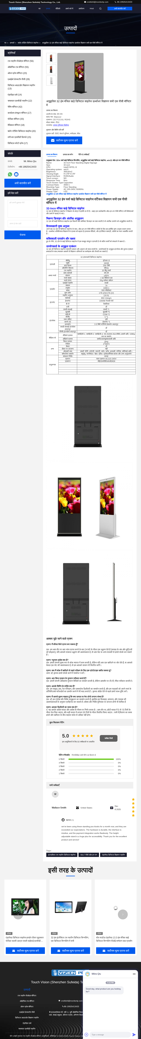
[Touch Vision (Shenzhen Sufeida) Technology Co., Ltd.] (17, 8)
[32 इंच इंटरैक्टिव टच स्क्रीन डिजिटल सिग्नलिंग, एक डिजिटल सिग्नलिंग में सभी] (25, 908)
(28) (19, 79)
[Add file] (86, 1035)
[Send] (134, 1035)
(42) (15, 107)
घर (39, 8)
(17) (19, 113)
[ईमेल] (16, 174)
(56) (21, 61)
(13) (21, 87)
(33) (16, 119)
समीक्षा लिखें (109, 738)
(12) (20, 101)
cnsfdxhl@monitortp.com (98, 2)
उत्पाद (48, 8)
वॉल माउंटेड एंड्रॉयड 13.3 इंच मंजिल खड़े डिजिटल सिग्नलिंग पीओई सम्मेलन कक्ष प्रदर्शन (69, 939)
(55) (18, 67)
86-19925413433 (124, 2)
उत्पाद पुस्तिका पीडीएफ (61, 125)
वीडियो (58, 8)
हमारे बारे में (69, 8)
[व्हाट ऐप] (10, 174)
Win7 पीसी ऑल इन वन (88, 855)
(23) (17, 73)
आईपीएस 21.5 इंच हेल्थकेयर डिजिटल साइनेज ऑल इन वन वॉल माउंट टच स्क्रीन (114, 939)
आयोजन (81, 8)
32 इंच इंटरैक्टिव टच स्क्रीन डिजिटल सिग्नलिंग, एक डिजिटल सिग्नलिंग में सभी (25, 939)
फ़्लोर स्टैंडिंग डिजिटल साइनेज (28, 43)
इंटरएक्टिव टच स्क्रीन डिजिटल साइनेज (61, 855)
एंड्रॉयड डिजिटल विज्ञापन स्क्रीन (113, 855)
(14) (15, 95)
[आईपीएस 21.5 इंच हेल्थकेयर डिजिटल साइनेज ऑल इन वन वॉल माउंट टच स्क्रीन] (115, 908)
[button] (18, 914)
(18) (16, 125)
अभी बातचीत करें (120, 8)
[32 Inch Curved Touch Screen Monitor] (80, 76)
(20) (22, 131)
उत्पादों (12, 43)
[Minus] (134, 974)
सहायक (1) (70, 820)
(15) (19, 137)
